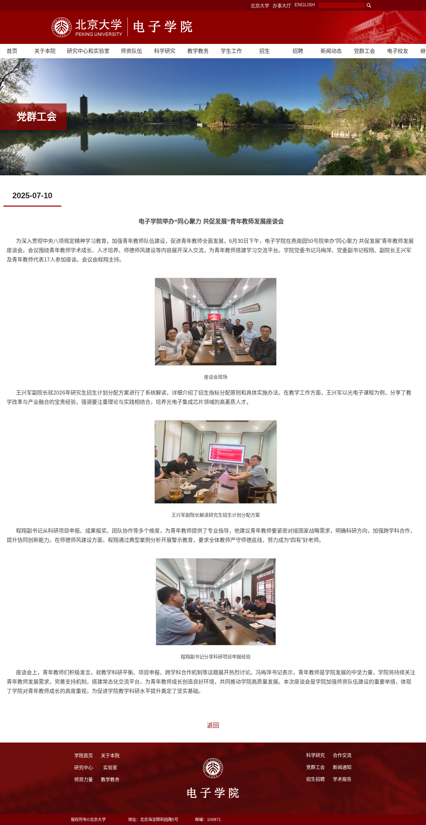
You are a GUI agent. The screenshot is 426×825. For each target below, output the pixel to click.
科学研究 (164, 51)
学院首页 (83, 755)
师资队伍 (131, 51)
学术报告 (342, 779)
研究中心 (83, 767)
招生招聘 (315, 779)
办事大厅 (282, 5)
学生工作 (231, 51)
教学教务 (198, 51)
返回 (213, 725)
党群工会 (364, 51)
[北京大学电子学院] (87, 27)
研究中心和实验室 (88, 51)
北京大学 (260, 5)
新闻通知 (342, 767)
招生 (264, 51)
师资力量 (83, 779)
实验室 (110, 767)
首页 (12, 51)
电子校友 (397, 51)
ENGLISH (305, 4)
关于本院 (45, 51)
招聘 (298, 51)
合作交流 (342, 755)
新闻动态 (331, 51)
